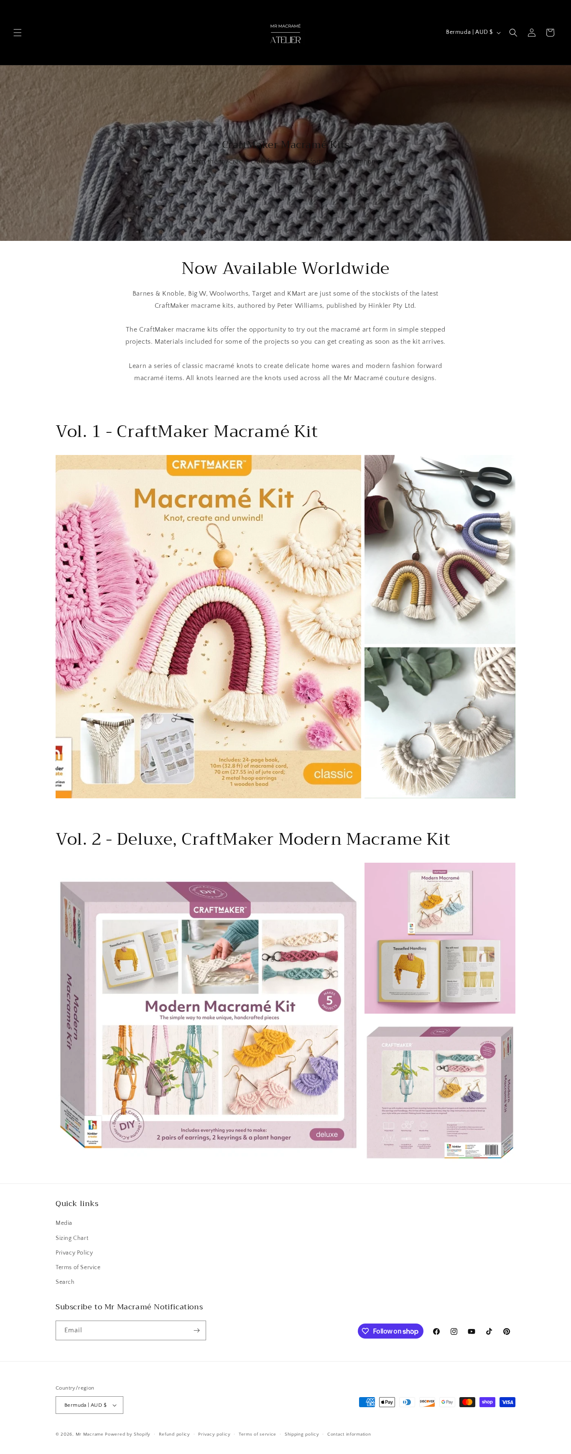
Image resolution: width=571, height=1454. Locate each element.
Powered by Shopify (127, 1434)
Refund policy (174, 1434)
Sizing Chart (72, 1238)
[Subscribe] (196, 1330)
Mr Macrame (90, 1434)
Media (64, 1223)
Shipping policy (302, 1434)
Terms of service (257, 1434)
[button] (17, 32)
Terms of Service (78, 1267)
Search (65, 1282)
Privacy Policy (74, 1253)
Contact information (349, 1434)
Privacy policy (214, 1434)
